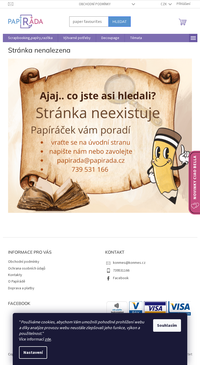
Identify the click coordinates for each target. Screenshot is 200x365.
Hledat (120, 21)
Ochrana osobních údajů (26, 268)
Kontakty (15, 275)
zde (48, 339)
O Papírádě (16, 281)
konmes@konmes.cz (129, 262)
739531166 (121, 270)
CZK (164, 4)
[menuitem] (30, 38)
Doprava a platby (21, 288)
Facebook (121, 278)
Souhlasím (167, 325)
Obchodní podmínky (95, 4)
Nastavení (33, 352)
